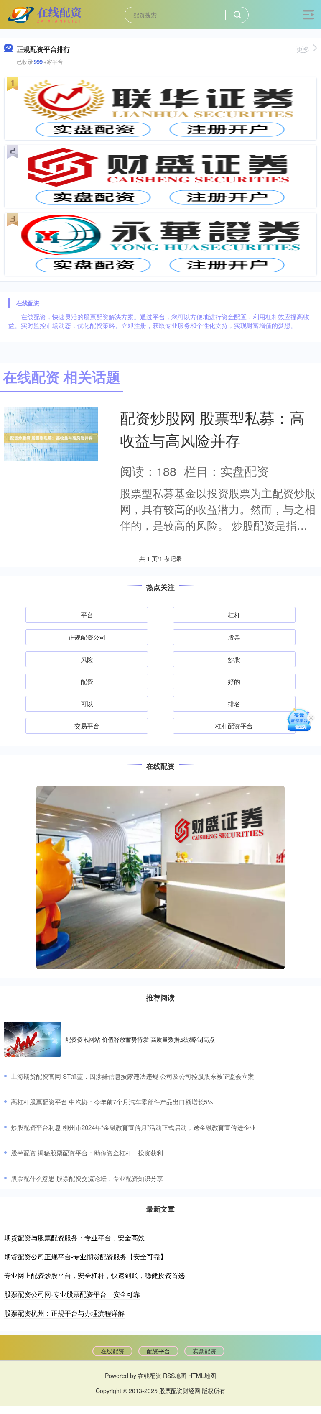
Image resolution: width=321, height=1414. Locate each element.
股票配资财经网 (179, 1390)
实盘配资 (204, 1351)
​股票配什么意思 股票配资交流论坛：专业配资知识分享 (87, 1178)
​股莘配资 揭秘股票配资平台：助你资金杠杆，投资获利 (87, 1152)
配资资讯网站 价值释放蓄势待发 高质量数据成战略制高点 (140, 1039)
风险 (87, 659)
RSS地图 (174, 1375)
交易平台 (86, 725)
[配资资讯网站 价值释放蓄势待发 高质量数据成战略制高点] (32, 1039)
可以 (87, 703)
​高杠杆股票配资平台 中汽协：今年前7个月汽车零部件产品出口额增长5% (112, 1101)
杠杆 (234, 614)
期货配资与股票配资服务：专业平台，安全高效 (74, 1237)
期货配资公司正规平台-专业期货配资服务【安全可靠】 (85, 1256)
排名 (234, 703)
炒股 (234, 659)
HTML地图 (202, 1375)
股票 (234, 637)
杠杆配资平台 (234, 725)
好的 (234, 681)
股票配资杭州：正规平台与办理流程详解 (64, 1313)
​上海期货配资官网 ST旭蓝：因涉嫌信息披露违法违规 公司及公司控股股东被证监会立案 (132, 1076)
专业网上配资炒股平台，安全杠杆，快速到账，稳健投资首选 (94, 1275)
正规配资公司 (87, 637)
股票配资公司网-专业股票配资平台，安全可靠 (72, 1294)
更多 (303, 49)
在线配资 (112, 1351)
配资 (87, 681)
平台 (87, 614)
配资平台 (158, 1351)
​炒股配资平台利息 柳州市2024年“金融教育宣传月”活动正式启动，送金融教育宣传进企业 (133, 1127)
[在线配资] (45, 14)
